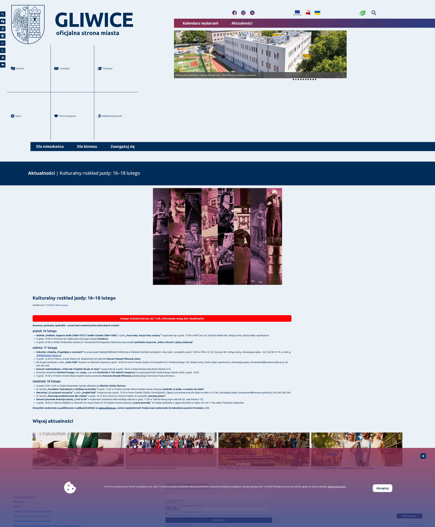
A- (2, 50)
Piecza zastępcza (67, 115)
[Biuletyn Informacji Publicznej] (308, 13)
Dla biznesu (87, 146)
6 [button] (308, 79)
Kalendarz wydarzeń (200, 23)
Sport (18, 115)
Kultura (20, 68)
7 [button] (310, 79)
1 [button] (296, 79)
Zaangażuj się (123, 146)
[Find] (374, 12)
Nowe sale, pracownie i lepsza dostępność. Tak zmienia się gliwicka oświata (215, 75)
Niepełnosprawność (112, 115)
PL (2, 14)
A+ (2, 43)
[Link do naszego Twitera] (252, 13)
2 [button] (298, 79)
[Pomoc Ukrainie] (317, 13)
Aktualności (241, 23)
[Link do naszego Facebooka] (234, 13)
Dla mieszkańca (50, 146)
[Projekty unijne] (297, 13)
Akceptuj (382, 488)
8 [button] (313, 79)
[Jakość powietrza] (363, 13)
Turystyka (64, 68)
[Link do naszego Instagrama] (243, 13)
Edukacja (107, 68)
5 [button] (305, 79)
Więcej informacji (337, 486)
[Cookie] (423, 456)
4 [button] (303, 79)
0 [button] (293, 79)
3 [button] (301, 79)
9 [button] (315, 79)
